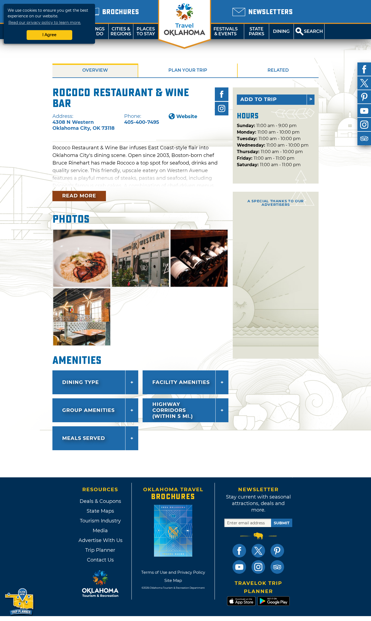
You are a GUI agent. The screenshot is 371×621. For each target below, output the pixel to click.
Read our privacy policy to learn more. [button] (44, 22)
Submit (282, 523)
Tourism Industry (100, 521)
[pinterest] (364, 97)
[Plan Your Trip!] (19, 602)
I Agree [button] (49, 34)
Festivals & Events (225, 31)
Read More (79, 196)
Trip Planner (100, 550)
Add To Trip (258, 99)
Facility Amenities (181, 382)
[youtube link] (239, 567)
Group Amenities (88, 410)
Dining (281, 31)
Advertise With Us (100, 540)
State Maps (100, 511)
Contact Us (100, 560)
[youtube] (364, 111)
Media (100, 531)
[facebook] (364, 69)
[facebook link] (239, 550)
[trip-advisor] (364, 138)
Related (278, 70)
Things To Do (96, 31)
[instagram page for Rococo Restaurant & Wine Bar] (221, 108)
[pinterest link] (277, 550)
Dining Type (80, 382)
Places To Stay (146, 31)
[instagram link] (258, 567)
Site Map (173, 580)
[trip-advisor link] (277, 567)
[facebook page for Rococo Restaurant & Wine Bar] (221, 94)
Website (186, 116)
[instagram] (364, 124)
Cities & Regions (121, 31)
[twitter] (364, 83)
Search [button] (313, 31)
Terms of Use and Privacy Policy (173, 572)
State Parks (256, 31)
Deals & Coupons (100, 501)
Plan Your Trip (187, 70)
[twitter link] (258, 550)
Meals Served (83, 438)
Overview (95, 70)
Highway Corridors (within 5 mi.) (172, 410)
